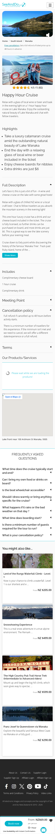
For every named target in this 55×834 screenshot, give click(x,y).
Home (5, 41)
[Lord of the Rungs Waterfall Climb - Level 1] (27, 561)
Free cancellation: (12, 45)
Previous (5, 22)
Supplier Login (39, 772)
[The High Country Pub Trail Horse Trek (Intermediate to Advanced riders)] (27, 663)
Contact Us (25, 772)
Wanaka (29, 41)
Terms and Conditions (13, 793)
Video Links (46, 793)
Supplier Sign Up (11, 777)
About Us (13, 772)
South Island (16, 41)
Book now (13, 823)
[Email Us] (43, 830)
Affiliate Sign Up (44, 777)
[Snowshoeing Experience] (27, 612)
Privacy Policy (32, 793)
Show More (10, 255)
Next (49, 22)
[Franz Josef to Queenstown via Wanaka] (27, 714)
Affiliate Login (28, 777)
